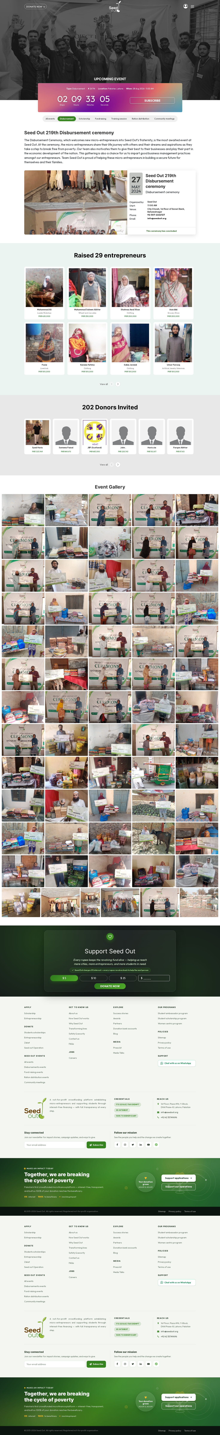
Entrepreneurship (32, 1018)
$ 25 (122, 978)
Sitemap (162, 1037)
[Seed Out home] (35, 1108)
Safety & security (77, 1033)
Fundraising (100, 118)
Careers (73, 1058)
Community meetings (164, 118)
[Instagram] (125, 1144)
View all (104, 384)
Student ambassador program (173, 1013)
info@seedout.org (156, 218)
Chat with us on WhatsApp (177, 1063)
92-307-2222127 (156, 214)
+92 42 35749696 (169, 1117)
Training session (119, 118)
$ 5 (64, 978)
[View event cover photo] (75, 202)
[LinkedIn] (141, 1144)
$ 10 (93, 978)
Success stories (120, 1013)
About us (73, 1013)
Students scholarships (34, 1032)
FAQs (71, 1044)
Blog (115, 1033)
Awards (116, 1018)
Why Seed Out (76, 1023)
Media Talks (118, 1053)
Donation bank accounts (125, 1028)
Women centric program (170, 1023)
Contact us (74, 1038)
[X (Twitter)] (133, 1144)
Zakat (27, 1042)
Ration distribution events (36, 1077)
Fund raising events (33, 1072)
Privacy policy (164, 1042)
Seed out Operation (33, 1047)
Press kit (117, 1047)
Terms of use (164, 1047)
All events (50, 118)
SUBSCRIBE (152, 100)
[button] (118, 384)
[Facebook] (117, 1144)
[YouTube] (148, 1144)
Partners (117, 1023)
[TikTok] (156, 1144)
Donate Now (110, 986)
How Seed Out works (79, 1018)
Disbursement (67, 118)
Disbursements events (35, 1067)
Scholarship (84, 118)
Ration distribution (140, 118)
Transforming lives (78, 1028)
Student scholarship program (172, 1018)
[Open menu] (192, 6)
